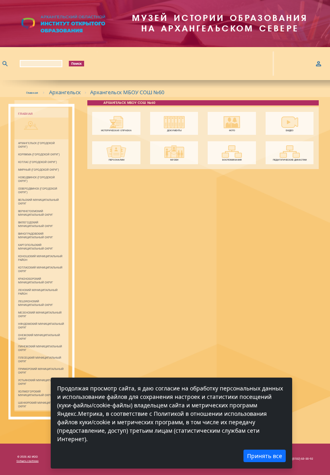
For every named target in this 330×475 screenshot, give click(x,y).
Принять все (264, 456)
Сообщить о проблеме (27, 461)
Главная (32, 93)
